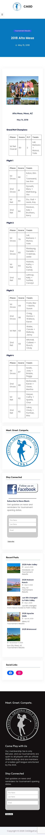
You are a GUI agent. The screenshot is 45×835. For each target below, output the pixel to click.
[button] (36, 78)
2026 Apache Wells (28, 614)
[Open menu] (2, 14)
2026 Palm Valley (29, 564)
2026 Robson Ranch (28, 581)
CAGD (28, 6)
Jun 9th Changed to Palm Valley (29, 599)
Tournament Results (22, 31)
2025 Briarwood (29, 629)
